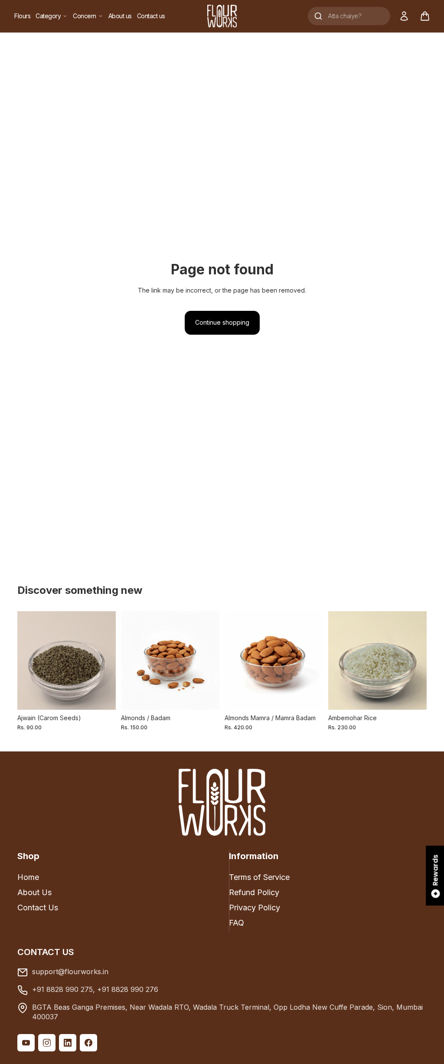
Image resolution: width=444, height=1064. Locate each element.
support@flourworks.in (70, 971)
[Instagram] (47, 1042)
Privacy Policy (254, 907)
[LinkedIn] (67, 1042)
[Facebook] (88, 1042)
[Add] (102, 696)
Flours (22, 16)
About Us (34, 892)
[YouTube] (26, 1042)
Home (28, 877)
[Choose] (413, 696)
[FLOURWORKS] (222, 16)
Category (48, 16)
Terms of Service (259, 877)
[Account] (404, 16)
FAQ (236, 922)
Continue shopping (222, 322)
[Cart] (425, 16)
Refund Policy (254, 892)
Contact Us (37, 907)
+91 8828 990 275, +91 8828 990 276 (95, 989)
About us (120, 16)
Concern (84, 16)
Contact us (151, 16)
